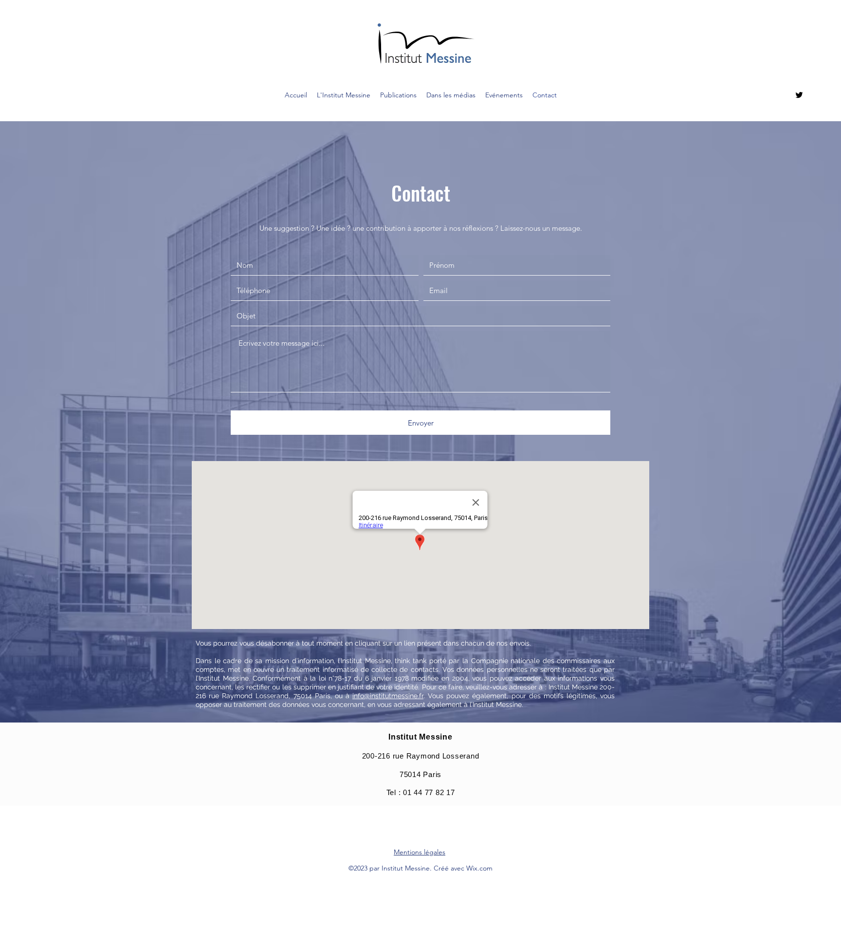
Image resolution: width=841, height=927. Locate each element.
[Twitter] (799, 95)
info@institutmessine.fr (387, 696)
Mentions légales (419, 852)
